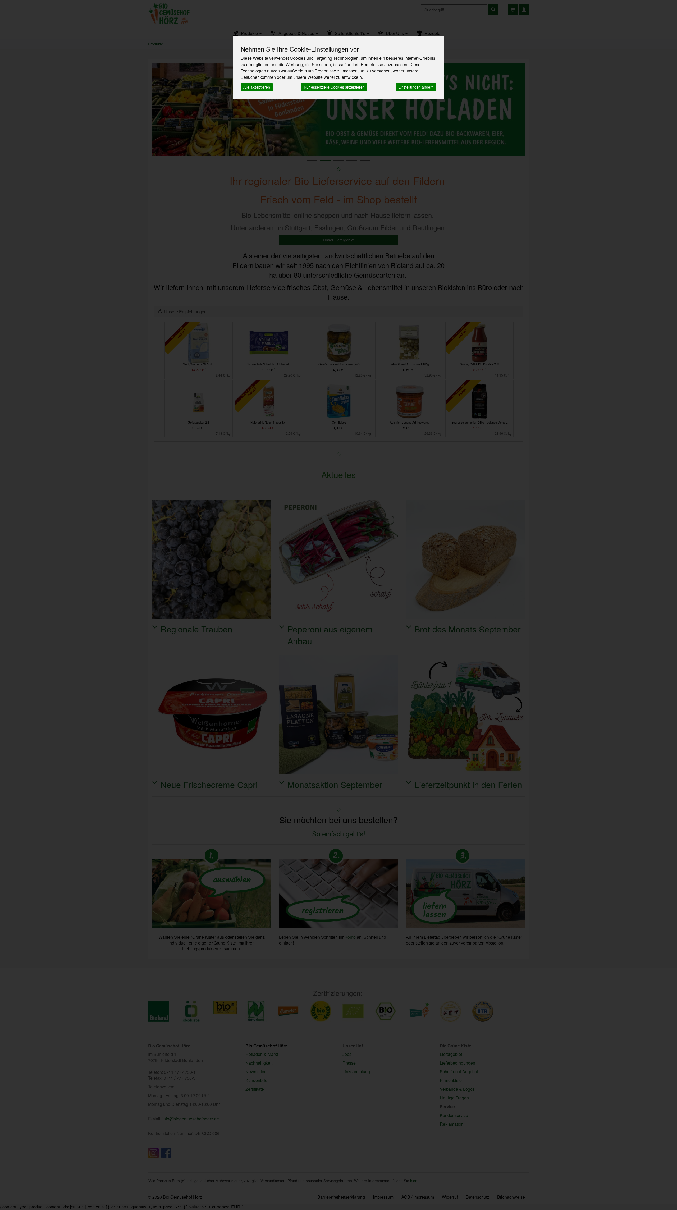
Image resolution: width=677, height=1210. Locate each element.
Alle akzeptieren (256, 87)
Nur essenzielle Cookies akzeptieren (334, 87)
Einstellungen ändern (416, 87)
